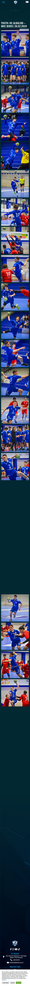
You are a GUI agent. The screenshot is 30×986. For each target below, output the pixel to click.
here (6, 980)
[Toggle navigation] (6, 2)
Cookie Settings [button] (5, 982)
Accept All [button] (18, 982)
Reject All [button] (12, 982)
